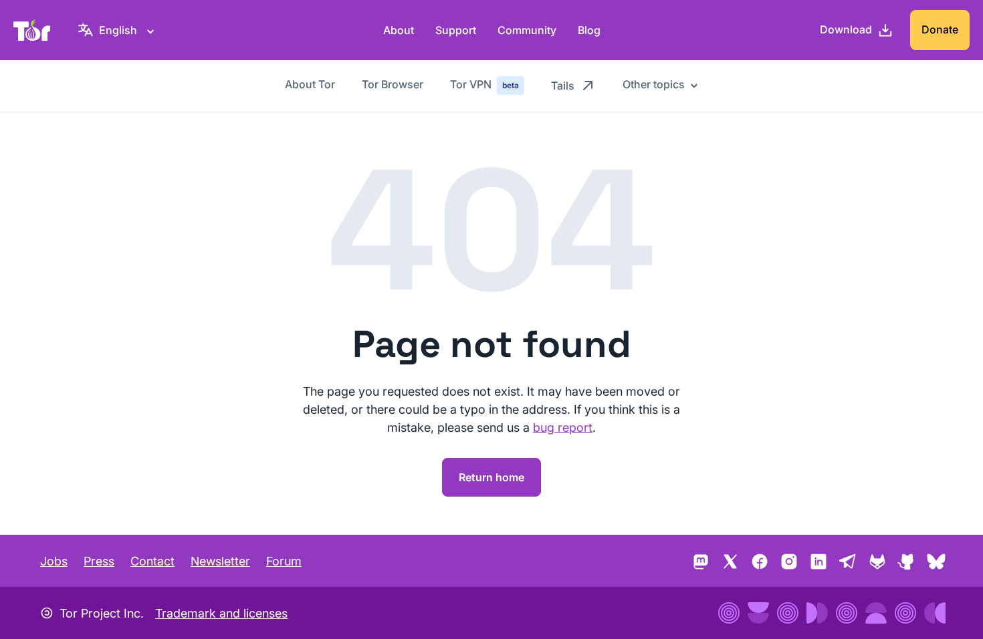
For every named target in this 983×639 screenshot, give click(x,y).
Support (455, 30)
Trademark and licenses (221, 613)
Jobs (54, 561)
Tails (562, 85)
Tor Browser (392, 84)
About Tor (310, 84)
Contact (152, 561)
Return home (491, 477)
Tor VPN (484, 84)
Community (527, 30)
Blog (589, 30)
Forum (284, 561)
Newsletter (220, 561)
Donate (939, 29)
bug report (562, 427)
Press (99, 561)
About (398, 30)
